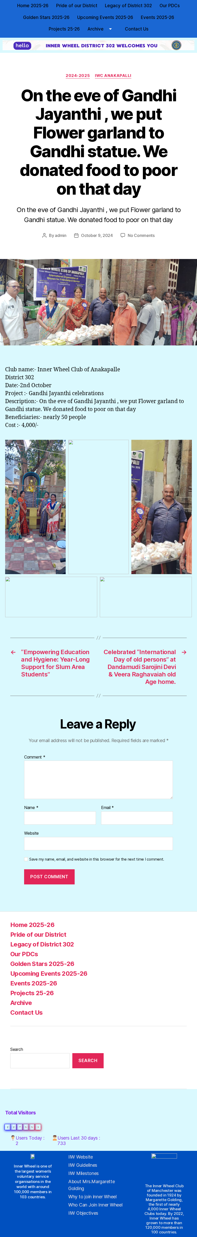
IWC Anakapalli (113, 75)
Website (31, 833)
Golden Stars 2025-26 (46, 17)
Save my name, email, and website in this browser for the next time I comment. (96, 859)
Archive (95, 29)
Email (107, 807)
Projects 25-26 (64, 29)
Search (16, 1049)
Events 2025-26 (157, 17)
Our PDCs (170, 5)
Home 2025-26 (32, 5)
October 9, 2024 (97, 235)
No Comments (141, 235)
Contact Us (137, 29)
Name (31, 807)
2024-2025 (78, 75)
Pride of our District (76, 5)
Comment (34, 757)
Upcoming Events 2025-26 (105, 17)
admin (60, 235)
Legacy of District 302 (128, 5)
